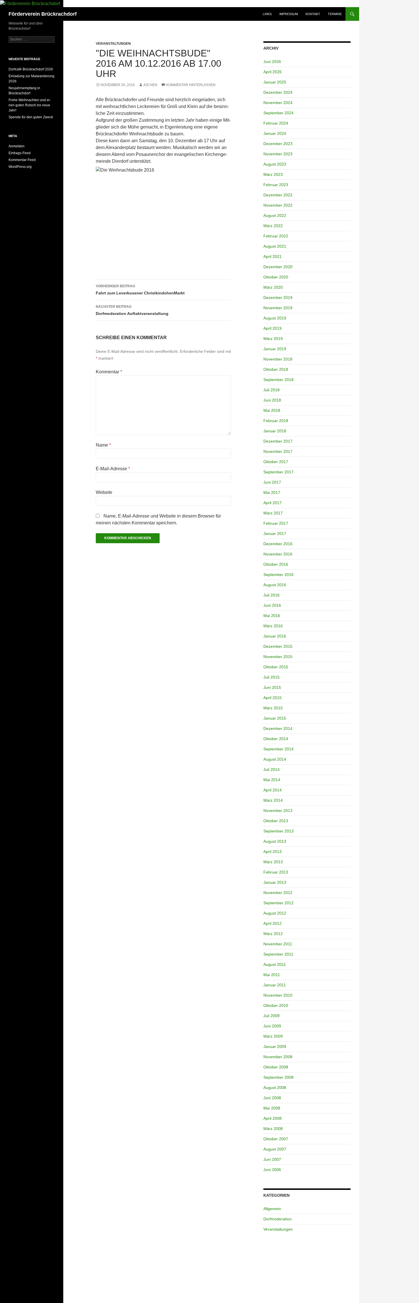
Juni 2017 (272, 482)
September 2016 (278, 574)
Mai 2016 (271, 615)
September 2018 (278, 379)
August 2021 (274, 246)
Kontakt (313, 14)
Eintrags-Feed (19, 153)
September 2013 (278, 831)
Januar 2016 (274, 636)
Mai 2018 (271, 410)
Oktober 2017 (275, 461)
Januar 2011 (274, 985)
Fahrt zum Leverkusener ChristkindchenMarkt (140, 289)
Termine (335, 14)
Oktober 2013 (275, 821)
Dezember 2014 (277, 728)
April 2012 (272, 923)
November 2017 (277, 451)
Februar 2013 (275, 872)
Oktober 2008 (275, 1067)
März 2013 (273, 862)
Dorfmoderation (277, 1219)
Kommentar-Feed (22, 160)
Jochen (150, 85)
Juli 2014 (271, 769)
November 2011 (277, 944)
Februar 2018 (275, 420)
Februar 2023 (275, 184)
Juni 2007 (272, 1159)
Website (104, 492)
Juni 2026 (272, 61)
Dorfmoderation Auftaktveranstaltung (132, 310)
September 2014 (278, 749)
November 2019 (277, 308)
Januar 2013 (274, 882)
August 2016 (274, 585)
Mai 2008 (271, 1108)
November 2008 (277, 1056)
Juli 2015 (271, 677)
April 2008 (272, 1118)
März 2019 (273, 338)
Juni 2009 (272, 1026)
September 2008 (278, 1077)
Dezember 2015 (277, 646)
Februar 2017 (275, 523)
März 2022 (273, 225)
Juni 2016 (272, 605)
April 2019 (272, 328)
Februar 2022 (275, 236)
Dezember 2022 (277, 195)
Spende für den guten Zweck (31, 117)
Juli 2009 (271, 1015)
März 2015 (273, 708)
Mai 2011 (271, 974)
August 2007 (274, 1149)
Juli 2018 (271, 390)
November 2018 (277, 359)
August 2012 (274, 913)
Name (103, 445)
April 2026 (272, 72)
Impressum (288, 14)
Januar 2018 (274, 431)
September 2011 (278, 954)
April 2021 (272, 256)
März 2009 (273, 1036)
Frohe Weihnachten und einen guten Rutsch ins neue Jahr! (30, 105)
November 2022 (277, 205)
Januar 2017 (274, 533)
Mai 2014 (271, 779)
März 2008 (273, 1128)
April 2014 (272, 790)
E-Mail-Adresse (113, 468)
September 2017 (278, 472)
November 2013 (277, 810)
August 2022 (274, 215)
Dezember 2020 (277, 266)
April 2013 (272, 851)
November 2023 (277, 154)
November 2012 (277, 892)
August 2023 (274, 164)
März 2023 (273, 174)
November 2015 (277, 656)
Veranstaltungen (113, 44)
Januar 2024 (274, 133)
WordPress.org (20, 167)
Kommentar (109, 371)
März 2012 (273, 933)
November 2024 (277, 102)
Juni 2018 (272, 400)
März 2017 (273, 513)
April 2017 (272, 502)
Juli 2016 (271, 595)
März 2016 (273, 626)
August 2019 (274, 318)
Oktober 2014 (275, 738)
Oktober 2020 (275, 277)
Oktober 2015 (275, 667)
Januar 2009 (274, 1046)
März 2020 (273, 287)
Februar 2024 (275, 123)
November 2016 (277, 554)
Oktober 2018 (275, 369)
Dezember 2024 (277, 92)
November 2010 (277, 995)
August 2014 (274, 759)
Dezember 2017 (277, 441)
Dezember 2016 (277, 543)
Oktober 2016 (275, 564)
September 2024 (278, 113)
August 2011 (274, 964)
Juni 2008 (272, 1098)
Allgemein (272, 1208)
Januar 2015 (274, 718)
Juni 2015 (272, 687)
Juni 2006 (272, 1169)
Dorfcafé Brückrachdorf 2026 (31, 69)
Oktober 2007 (275, 1139)
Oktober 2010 (275, 1005)
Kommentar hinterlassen (190, 85)
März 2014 (273, 800)
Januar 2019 (274, 349)
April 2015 (272, 697)
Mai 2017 (271, 492)
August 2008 (274, 1087)
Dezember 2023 (277, 143)
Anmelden (17, 146)
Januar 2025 (274, 82)
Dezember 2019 (277, 297)
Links (267, 14)
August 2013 (274, 841)
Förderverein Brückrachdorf (43, 14)
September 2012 (278, 903)
